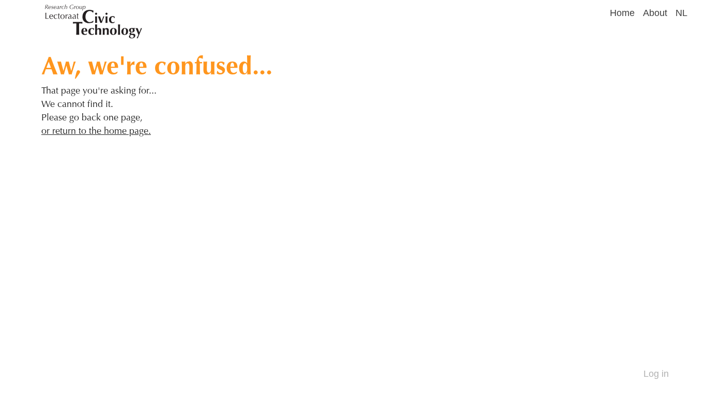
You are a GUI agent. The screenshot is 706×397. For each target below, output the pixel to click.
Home (622, 13)
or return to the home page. (96, 130)
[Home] (325, 10)
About (655, 13)
